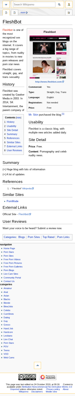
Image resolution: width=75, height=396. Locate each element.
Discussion (14, 13)
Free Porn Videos (12, 259)
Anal (6, 292)
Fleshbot (8, 30)
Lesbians (8, 336)
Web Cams (9, 357)
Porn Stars (9, 252)
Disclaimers (37, 391)
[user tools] (68, 4)
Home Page (9, 248)
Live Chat (8, 339)
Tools (68, 13)
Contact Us (9, 281)
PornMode (12, 201)
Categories (10, 237)
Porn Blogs (9, 270)
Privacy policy (53, 389)
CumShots (9, 314)
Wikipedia (26, 188)
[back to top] (37, 365)
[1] (63, 114)
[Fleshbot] (50, 57)
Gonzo (7, 324)
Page (6, 13)
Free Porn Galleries (13, 266)
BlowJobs (8, 306)
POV (6, 346)
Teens (7, 350)
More (23, 12)
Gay (6, 321)
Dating (7, 317)
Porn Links (63, 237)
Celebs (7, 310)
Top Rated (48, 237)
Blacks (7, 299)
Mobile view (51, 391)
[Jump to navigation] (6, 4)
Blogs (21, 237)
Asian (6, 295)
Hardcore (8, 332)
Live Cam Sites (11, 274)
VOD (6, 354)
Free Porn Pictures (13, 263)
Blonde (7, 303)
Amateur (8, 288)
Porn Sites (34, 237)
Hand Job (8, 328)
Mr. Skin (33, 115)
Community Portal (12, 277)
